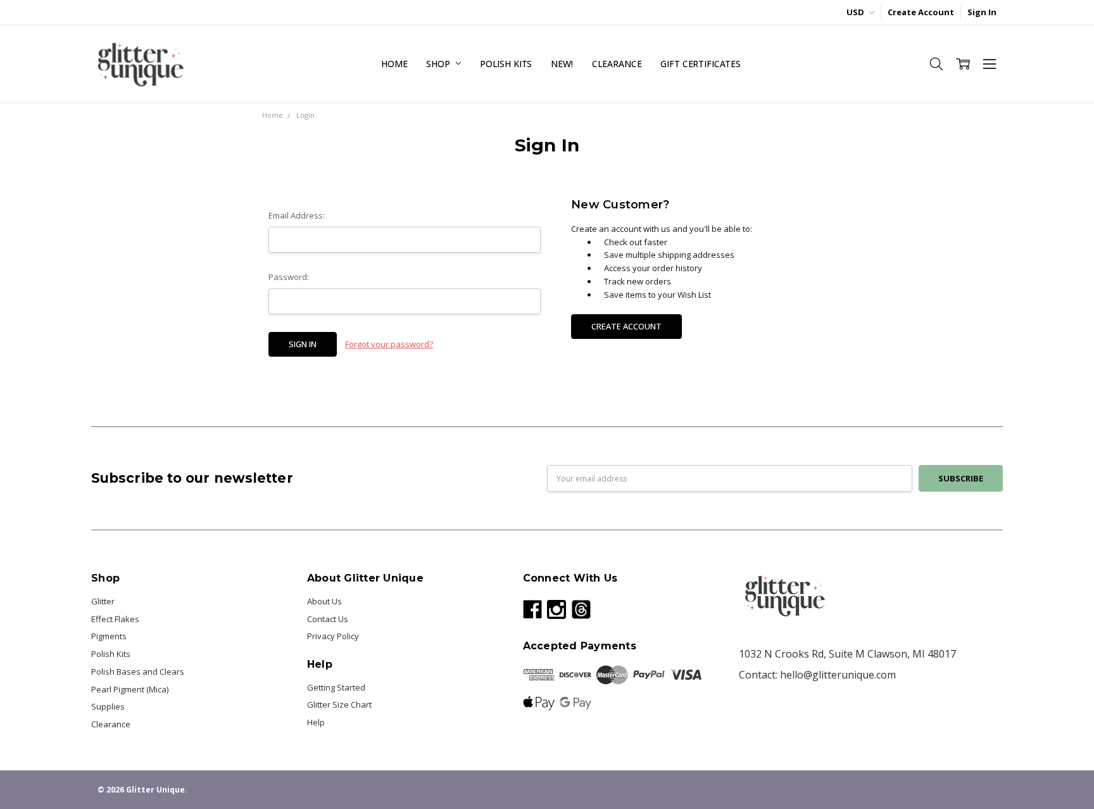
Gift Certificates (700, 64)
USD (856, 12)
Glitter (103, 601)
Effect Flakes (115, 619)
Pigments (109, 636)
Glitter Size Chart (339, 704)
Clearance (617, 64)
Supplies (108, 706)
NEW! (561, 64)
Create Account (921, 12)
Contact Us (327, 619)
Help (316, 722)
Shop (439, 64)
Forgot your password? (389, 344)
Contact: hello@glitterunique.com (817, 675)
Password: (288, 277)
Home (394, 64)
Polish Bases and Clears (137, 671)
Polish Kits (506, 64)
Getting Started (336, 687)
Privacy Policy (333, 636)
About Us (324, 601)
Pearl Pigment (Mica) (129, 689)
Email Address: (296, 215)
